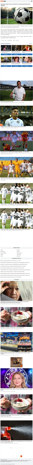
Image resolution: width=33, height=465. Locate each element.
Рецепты (2, 254)
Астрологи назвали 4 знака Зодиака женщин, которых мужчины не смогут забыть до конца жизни (14, 275)
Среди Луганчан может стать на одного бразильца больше (13, 126)
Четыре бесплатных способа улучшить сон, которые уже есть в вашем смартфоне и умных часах (14, 262)
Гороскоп (18, 251)
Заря (5, 40)
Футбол (14, 40)
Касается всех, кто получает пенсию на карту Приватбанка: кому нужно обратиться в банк (13, 264)
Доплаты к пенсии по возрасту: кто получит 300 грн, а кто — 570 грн (10, 260)
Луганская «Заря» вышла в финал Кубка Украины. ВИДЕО (13, 177)
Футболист (17, 40)
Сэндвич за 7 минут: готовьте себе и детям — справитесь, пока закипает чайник (12, 271)
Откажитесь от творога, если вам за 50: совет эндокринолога (12, 327)
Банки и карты (3, 251)
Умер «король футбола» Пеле (7, 101)
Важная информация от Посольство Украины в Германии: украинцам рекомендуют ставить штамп (15, 273)
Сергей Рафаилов (9, 40)
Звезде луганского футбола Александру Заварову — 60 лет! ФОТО (15, 151)
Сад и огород (19, 254)
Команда (2, 6)
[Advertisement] (17, 73)
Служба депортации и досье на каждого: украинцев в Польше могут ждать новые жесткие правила (15, 269)
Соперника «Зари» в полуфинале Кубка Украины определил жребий (15, 229)
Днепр (3, 40)
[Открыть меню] (32, 1)
